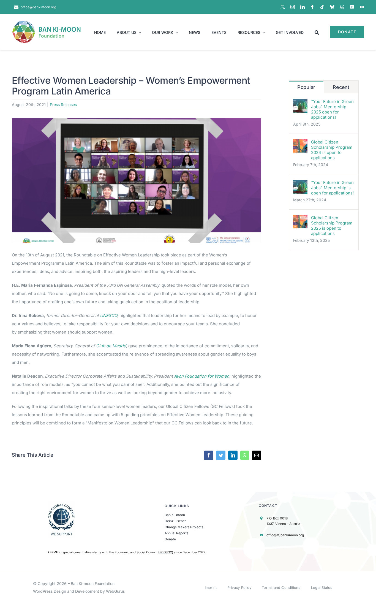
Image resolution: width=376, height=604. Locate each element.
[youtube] (352, 7)
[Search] (317, 32)
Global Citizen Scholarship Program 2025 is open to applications (331, 225)
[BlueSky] (332, 7)
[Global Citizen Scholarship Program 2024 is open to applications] (300, 143)
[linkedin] (302, 7)
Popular (306, 87)
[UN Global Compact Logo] (61, 503)
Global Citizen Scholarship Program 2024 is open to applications (331, 149)
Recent (341, 87)
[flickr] (362, 7)
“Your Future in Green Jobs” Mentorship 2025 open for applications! (332, 109)
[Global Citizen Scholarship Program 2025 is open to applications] (300, 219)
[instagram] (292, 7)
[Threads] (342, 7)
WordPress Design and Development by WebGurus (79, 591)
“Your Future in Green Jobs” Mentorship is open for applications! (332, 188)
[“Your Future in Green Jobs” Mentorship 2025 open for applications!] (300, 102)
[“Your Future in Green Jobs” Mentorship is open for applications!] (300, 183)
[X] (282, 7)
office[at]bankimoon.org (285, 535)
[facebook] (312, 7)
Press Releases (63, 104)
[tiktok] (322, 7)
